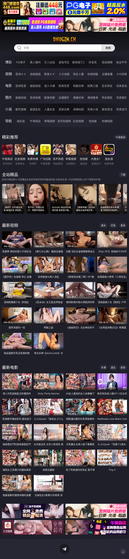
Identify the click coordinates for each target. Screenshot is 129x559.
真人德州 (35, 62)
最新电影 (10, 367)
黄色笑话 (107, 109)
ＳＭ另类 (121, 74)
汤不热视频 (64, 121)
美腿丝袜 (78, 97)
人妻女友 (49, 109)
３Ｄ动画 (64, 74)
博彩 (8, 62)
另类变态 (121, 86)
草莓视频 (49, 121)
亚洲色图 (35, 97)
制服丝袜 (78, 86)
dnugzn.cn (64, 39)
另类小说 (92, 109)
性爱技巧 (121, 109)
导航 (8, 121)
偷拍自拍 (35, 86)
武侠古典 (64, 109)
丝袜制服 (92, 74)
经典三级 (92, 86)
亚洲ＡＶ (20, 74)
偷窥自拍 (20, 97)
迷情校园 (78, 109)
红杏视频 (78, 121)
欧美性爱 (64, 86)
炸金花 (93, 62)
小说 (8, 109)
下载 (123, 174)
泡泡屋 (93, 121)
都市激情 (20, 109)
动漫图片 (64, 97)
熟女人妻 (78, 74)
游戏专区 (64, 62)
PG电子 (20, 62)
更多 (123, 225)
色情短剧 (107, 121)
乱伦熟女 (107, 86)
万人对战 (49, 62)
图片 (8, 97)
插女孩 (21, 121)
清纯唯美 (92, 97)
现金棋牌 (107, 62)
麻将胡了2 (78, 62)
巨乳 (113, 225)
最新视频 (10, 225)
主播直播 (107, 74)
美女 (103, 225)
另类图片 (121, 97)
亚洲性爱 (20, 86)
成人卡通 (49, 86)
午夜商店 (35, 121)
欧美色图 (49, 97)
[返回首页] (123, 552)
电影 (8, 85)
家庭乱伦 (35, 109)
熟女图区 (107, 97)
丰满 (103, 367)
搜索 (108, 48)
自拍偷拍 (35, 74)
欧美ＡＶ (49, 74)
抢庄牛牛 (121, 62)
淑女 (113, 367)
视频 (8, 74)
